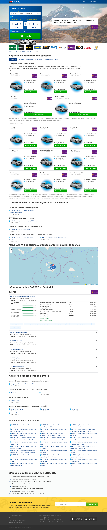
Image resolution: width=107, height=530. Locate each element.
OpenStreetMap (94, 284)
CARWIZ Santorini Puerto (17, 341)
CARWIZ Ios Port (15, 358)
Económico (29, 59)
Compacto (13, 59)
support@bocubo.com (46, 518)
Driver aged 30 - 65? (18, 31)
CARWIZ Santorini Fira (16, 349)
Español (84, 1)
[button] (51, 268)
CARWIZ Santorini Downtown (18, 332)
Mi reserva (93, 1)
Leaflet (87, 284)
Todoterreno (38, 59)
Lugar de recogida (15, 11)
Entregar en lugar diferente (20, 17)
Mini (56, 59)
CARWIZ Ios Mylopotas (17, 366)
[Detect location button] (39, 13)
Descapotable (49, 59)
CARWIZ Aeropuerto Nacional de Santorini (22, 296)
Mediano (21, 59)
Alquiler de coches (30, 92)
